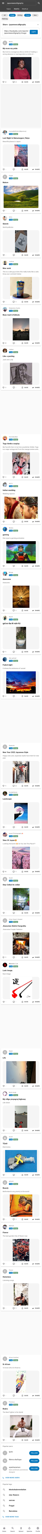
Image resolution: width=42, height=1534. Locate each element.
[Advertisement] (21, 107)
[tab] (8, 9)
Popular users (8, 1446)
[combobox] (24, 3)
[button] (4, 15)
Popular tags (7, 1484)
